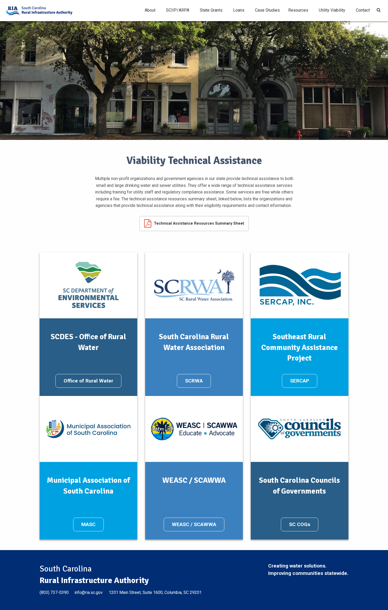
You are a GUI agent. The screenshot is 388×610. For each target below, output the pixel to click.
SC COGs (299, 524)
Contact (363, 10)
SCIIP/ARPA (177, 10)
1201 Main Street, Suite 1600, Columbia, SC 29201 (155, 592)
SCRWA (194, 381)
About (150, 10)
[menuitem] (151, 10)
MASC (88, 524)
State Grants (211, 10)
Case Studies (267, 10)
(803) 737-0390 (54, 592)
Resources (298, 10)
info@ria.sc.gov (88, 592)
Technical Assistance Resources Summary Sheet (199, 223)
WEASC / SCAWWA (194, 524)
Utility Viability (332, 10)
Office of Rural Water (88, 381)
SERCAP (299, 381)
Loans (238, 10)
